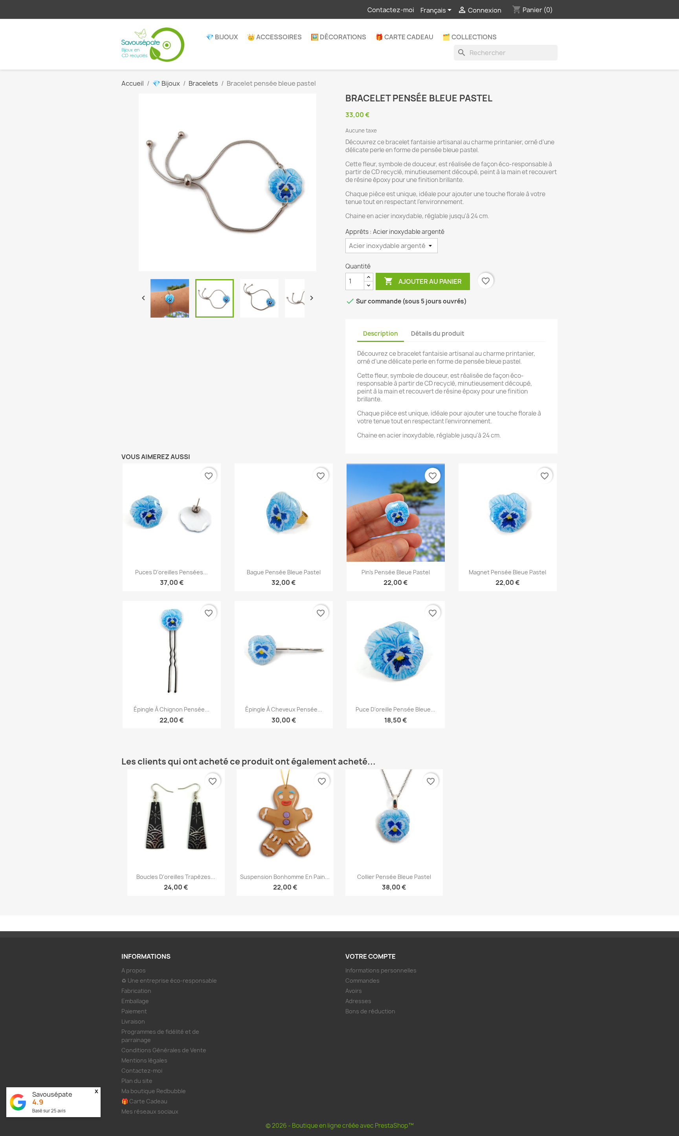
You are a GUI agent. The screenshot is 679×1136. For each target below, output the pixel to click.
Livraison (133, 1021)
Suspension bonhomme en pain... (285, 876)
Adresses (358, 1001)
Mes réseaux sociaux (149, 1111)
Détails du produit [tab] (437, 333)
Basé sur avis (49, 1111)
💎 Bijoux (222, 37)
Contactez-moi (390, 10)
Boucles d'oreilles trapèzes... (175, 876)
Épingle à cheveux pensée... (283, 709)
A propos (133, 970)
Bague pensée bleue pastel (284, 572)
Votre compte (370, 956)
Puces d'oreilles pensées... (171, 572)
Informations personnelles (381, 970)
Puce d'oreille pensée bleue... (395, 709)
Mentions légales (144, 1060)
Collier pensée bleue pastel (394, 876)
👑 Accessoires (274, 37)
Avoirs (353, 990)
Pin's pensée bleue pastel (396, 572)
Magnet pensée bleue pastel (507, 572)
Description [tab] (380, 333)
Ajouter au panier (423, 281)
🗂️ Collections (469, 37)
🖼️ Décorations (338, 37)
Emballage (135, 1001)
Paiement (134, 1011)
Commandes (362, 980)
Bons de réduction (370, 1011)
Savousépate (52, 1094)
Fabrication (136, 990)
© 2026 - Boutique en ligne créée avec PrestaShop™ (340, 1125)
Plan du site (136, 1081)
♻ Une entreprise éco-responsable (169, 980)
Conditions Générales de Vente (163, 1050)
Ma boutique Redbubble (153, 1091)
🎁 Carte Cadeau (404, 37)
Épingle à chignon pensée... (171, 709)
